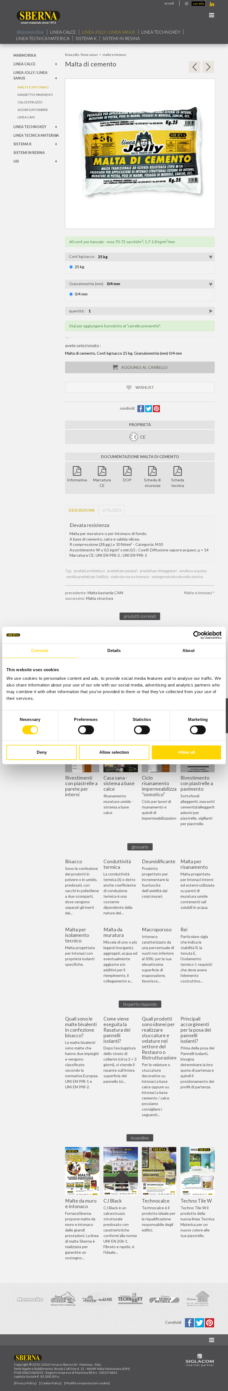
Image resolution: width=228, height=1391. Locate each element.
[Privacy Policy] (25, 1383)
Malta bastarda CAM (105, 592)
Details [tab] (114, 650)
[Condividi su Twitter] (149, 408)
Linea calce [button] (63, 31)
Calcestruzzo (30, 102)
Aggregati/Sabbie (33, 110)
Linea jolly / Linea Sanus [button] (108, 31)
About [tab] (188, 650)
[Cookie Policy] (50, 1383)
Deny (42, 752)
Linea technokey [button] (160, 31)
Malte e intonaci (33, 87)
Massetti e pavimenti (35, 95)
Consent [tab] (39, 650)
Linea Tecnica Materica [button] (43, 38)
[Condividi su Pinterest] (156, 408)
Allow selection (114, 752)
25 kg (79, 266)
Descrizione (82, 510)
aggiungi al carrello (144, 367)
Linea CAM (26, 117)
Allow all (186, 752)
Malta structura (99, 598)
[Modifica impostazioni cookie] (87, 1383)
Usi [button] (16, 161)
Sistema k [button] (86, 38)
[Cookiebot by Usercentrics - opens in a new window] (197, 635)
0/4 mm (81, 294)
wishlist (144, 387)
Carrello (198, 3)
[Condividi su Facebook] (141, 408)
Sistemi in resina (121, 38)
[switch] (86, 729)
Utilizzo (112, 510)
